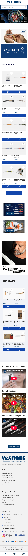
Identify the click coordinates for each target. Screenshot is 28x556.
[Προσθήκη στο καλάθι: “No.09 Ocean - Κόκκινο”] (20, 162)
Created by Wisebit (16, 549)
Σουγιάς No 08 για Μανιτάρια (19, 300)
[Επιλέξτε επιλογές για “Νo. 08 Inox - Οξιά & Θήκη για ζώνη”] (19, 328)
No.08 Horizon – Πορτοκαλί (18, 86)
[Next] (25, 18)
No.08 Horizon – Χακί (18, 133)
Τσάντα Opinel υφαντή (6, 86)
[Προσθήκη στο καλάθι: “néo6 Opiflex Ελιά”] (8, 139)
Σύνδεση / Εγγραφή (7, 497)
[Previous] (2, 18)
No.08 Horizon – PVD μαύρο (6, 109)
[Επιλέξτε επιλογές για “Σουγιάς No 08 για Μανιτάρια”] (19, 306)
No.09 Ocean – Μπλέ (8, 156)
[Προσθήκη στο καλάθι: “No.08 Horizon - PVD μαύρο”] (8, 115)
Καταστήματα (6, 482)
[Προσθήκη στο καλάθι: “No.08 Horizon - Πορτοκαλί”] (20, 92)
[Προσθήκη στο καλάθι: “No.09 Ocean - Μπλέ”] (8, 162)
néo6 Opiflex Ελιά (7, 132)
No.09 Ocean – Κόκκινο (18, 156)
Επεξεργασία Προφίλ (8, 500)
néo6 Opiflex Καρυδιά (17, 109)
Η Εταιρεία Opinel (7, 475)
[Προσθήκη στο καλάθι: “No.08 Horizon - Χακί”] (20, 139)
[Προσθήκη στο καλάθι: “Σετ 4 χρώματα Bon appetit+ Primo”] (8, 349)
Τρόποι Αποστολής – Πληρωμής (11, 495)
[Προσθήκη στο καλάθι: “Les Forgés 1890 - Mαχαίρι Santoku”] (19, 349)
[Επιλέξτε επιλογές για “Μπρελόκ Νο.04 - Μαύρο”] (8, 328)
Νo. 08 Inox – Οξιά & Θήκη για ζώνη (19, 322)
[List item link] (14, 517)
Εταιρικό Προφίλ (7, 473)
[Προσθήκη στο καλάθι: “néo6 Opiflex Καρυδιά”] (20, 115)
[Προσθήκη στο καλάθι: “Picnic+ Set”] (8, 306)
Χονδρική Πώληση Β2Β (8, 480)
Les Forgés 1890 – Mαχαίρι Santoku (19, 343)
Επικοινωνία (5, 485)
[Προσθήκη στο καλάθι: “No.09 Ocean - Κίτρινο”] (8, 186)
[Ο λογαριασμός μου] (26, 2)
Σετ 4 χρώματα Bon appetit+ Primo (8, 343)
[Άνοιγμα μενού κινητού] (2, 2)
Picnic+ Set (6, 300)
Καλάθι (4, 502)
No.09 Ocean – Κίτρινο (6, 180)
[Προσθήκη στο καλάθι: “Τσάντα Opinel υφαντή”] (8, 92)
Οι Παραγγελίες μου (8, 504)
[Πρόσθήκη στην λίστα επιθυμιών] (11, 73)
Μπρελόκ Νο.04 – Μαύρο (7, 322)
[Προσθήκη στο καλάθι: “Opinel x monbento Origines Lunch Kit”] (20, 186)
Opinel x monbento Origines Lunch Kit (19, 180)
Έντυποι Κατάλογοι (7, 478)
